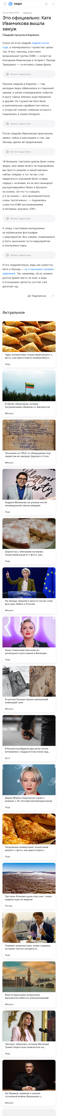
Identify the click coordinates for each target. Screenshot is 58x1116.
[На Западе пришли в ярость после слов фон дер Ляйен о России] (29, 590)
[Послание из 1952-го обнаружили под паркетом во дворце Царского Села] (29, 443)
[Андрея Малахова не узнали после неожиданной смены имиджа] (29, 492)
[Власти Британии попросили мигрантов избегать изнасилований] (29, 984)
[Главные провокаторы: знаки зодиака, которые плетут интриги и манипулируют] (29, 935)
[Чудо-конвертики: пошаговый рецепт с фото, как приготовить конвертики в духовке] (29, 344)
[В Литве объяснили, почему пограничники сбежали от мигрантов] (29, 393)
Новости (27, 12)
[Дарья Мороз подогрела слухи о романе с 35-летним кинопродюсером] (29, 787)
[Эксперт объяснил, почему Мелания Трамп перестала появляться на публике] (29, 1034)
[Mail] (10, 4)
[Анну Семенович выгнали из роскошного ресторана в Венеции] (29, 640)
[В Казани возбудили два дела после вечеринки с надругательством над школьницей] (29, 738)
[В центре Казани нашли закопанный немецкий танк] (29, 689)
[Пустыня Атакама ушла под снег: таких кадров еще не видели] (29, 886)
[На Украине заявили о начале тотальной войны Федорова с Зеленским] (29, 1083)
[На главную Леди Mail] (17, 4)
